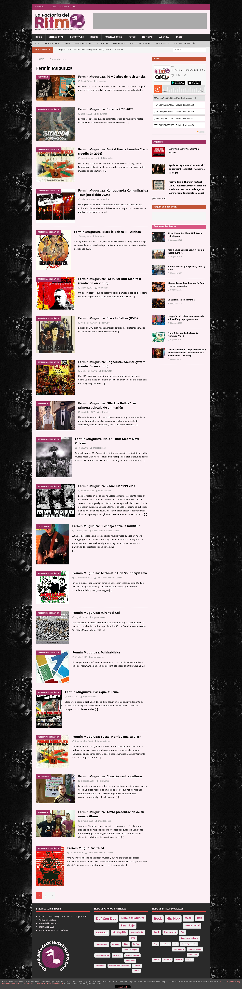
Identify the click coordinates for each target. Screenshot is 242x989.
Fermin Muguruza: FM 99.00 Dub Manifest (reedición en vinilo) (109, 281)
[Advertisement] (153, 20)
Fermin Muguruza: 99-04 (85, 848)
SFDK (133, 938)
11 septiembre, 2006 (84, 741)
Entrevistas (56, 37)
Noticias (147, 37)
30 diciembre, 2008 (83, 578)
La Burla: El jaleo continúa (181, 300)
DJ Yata (115, 944)
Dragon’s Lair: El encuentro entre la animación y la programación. (186, 318)
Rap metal (167, 959)
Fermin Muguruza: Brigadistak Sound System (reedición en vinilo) (111, 364)
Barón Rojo (128, 926)
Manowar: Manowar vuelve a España (184, 151)
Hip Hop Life (119, 933)
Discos (94, 37)
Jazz (155, 944)
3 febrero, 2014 (87, 491)
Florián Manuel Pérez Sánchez (105, 531)
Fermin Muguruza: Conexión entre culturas (110, 776)
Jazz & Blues (102, 43)
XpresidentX (137, 932)
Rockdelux (102, 933)
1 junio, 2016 (83, 448)
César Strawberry (132, 955)
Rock (37, 43)
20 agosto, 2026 (176, 273)
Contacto (39, 6)
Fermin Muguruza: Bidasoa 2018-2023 (105, 109)
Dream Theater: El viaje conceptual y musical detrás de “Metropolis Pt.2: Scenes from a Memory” (187, 353)
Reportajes (77, 37)
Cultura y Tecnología (185, 43)
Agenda (164, 37)
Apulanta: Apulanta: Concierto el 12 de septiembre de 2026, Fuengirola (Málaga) (187, 169)
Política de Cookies (47, 920)
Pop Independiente (189, 944)
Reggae (156, 959)
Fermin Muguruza (132, 918)
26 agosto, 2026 (176, 240)
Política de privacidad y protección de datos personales (63, 916)
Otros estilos (162, 43)
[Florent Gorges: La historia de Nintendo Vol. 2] (158, 337)
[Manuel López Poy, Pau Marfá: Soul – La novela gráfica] (158, 287)
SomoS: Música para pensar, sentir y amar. (186, 268)
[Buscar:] (189, 50)
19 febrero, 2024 (88, 199)
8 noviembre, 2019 (89, 371)
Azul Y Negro (130, 960)
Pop (131, 43)
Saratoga (136, 971)
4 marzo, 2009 (81, 531)
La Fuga (136, 944)
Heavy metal (192, 925)
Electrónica (119, 43)
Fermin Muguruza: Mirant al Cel (96, 613)
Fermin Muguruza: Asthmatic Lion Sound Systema (109, 573)
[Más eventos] (159, 199)
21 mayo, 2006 (87, 821)
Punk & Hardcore (83, 43)
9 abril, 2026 (86, 81)
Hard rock (189, 960)
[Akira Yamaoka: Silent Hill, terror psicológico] (158, 237)
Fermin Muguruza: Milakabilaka (96, 652)
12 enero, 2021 (87, 288)
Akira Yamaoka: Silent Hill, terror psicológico (185, 235)
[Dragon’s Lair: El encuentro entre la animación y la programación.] (158, 320)
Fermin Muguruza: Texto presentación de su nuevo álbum (111, 814)
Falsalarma (117, 955)
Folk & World (145, 43)
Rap (199, 918)
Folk (175, 944)
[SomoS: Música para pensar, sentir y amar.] (158, 270)
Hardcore (165, 944)
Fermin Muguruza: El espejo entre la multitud (106, 526)
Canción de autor (195, 949)
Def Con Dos (106, 919)
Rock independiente (189, 938)
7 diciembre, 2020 (89, 323)
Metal (67, 43)
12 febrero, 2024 (84, 236)
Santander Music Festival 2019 (119, 966)
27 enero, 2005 (76, 853)
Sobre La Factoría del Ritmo (63, 6)
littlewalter (101, 81)
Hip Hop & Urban (52, 43)
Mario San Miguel (130, 949)
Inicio (38, 37)
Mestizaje (178, 960)
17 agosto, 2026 (176, 289)
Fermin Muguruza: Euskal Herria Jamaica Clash (107, 737)
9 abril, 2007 (73, 697)
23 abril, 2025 (86, 114)
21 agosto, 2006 (87, 781)
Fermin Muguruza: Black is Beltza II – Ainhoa (107, 232)
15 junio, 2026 (175, 359)
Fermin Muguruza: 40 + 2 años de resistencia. (112, 76)
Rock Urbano (192, 954)
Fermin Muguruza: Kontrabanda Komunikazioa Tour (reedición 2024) (113, 193)
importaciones (99, 448)
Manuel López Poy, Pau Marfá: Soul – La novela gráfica (186, 284)
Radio (179, 37)
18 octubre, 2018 (88, 412)
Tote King (137, 965)
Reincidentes (100, 966)
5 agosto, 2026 (175, 339)
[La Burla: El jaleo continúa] (158, 303)
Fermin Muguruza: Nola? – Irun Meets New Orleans (107, 441)
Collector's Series (102, 955)
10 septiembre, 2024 (90, 158)
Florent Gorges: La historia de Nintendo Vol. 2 (183, 334)
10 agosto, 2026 (176, 323)
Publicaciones (113, 37)
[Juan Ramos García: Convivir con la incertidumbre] (158, 254)
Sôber (126, 944)
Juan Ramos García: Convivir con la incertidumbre (186, 251)
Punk (157, 932)
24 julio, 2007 (81, 657)
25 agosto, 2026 (176, 256)
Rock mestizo (179, 949)
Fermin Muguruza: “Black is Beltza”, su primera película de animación (107, 405)
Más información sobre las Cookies (54, 930)
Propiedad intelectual (48, 923)
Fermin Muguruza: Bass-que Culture (92, 692)
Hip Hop (173, 919)
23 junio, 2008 (81, 617)
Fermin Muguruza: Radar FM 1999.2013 (106, 486)
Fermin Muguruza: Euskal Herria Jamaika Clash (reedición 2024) (113, 151)
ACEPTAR (123, 987)
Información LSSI (46, 927)
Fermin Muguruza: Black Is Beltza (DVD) (108, 318)
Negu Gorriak (102, 944)
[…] (141, 90)
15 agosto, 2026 (176, 303)
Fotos (132, 37)
